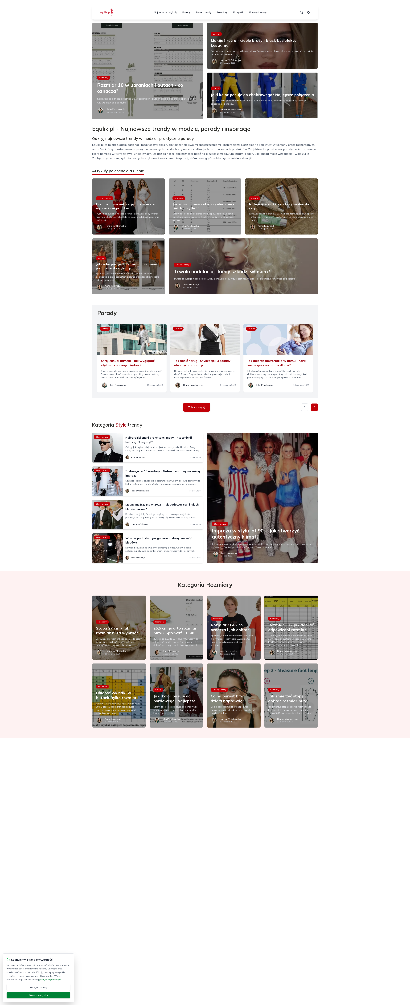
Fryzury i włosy (258, 12)
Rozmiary (222, 12)
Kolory (216, 88)
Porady (186, 12)
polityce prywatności (50, 979)
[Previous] (304, 407)
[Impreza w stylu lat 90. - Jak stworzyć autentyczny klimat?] (262, 498)
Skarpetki (238, 12)
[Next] (314, 407)
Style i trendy (203, 12)
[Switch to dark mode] (309, 12)
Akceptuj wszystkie (38, 995)
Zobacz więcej (196, 407)
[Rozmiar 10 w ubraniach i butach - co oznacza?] (147, 71)
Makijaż (216, 34)
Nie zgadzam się (38, 987)
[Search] (301, 12)
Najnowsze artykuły (165, 12)
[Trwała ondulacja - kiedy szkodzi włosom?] (243, 266)
